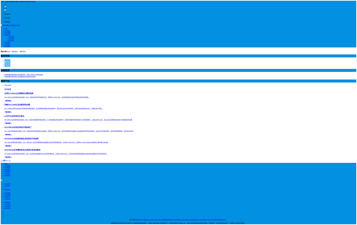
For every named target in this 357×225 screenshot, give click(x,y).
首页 (5, 29)
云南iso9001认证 (155, 220)
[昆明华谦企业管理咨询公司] (10, 25)
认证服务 (7, 31)
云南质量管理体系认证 (168, 220)
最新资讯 (11, 40)
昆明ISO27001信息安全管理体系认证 (214, 220)
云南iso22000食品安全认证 (192, 220)
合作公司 (7, 60)
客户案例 (7, 32)
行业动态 (11, 38)
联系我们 (7, 46)
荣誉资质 (7, 42)
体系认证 (7, 197)
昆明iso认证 (180, 220)
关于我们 (7, 184)
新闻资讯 (7, 34)
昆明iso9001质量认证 (143, 220)
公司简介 (7, 44)
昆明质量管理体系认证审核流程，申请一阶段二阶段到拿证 (23, 74)
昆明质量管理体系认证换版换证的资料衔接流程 (20, 76)
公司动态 (11, 36)
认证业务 (7, 199)
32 (9, 160)
